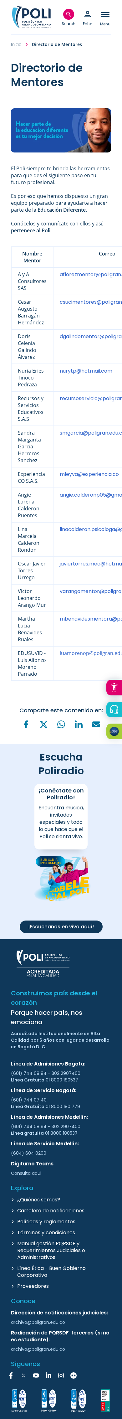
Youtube (36, 1375)
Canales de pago (115, 732)
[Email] (96, 724)
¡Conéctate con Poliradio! (61, 794)
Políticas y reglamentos (46, 1221)
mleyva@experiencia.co (89, 474)
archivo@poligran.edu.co (38, 1322)
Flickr (73, 1375)
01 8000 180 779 (63, 1106)
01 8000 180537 (62, 1080)
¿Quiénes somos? (38, 1199)
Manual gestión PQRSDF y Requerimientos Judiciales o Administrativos (51, 1250)
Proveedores (33, 1286)
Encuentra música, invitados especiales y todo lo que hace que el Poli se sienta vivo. (61, 822)
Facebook (11, 1375)
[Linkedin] (78, 724)
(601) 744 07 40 (29, 1100)
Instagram (61, 1375)
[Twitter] (43, 725)
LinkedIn (48, 1375)
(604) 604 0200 (28, 1153)
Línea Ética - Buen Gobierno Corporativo (51, 1272)
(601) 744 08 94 (29, 1073)
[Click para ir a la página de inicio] (31, 17)
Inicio (16, 44)
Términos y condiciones (46, 1232)
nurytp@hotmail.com (86, 370)
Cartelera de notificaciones (50, 1210)
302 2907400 (66, 1073)
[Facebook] (26, 724)
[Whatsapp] (61, 724)
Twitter (23, 1375)
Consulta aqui (26, 1173)
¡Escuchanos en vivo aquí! (61, 926)
